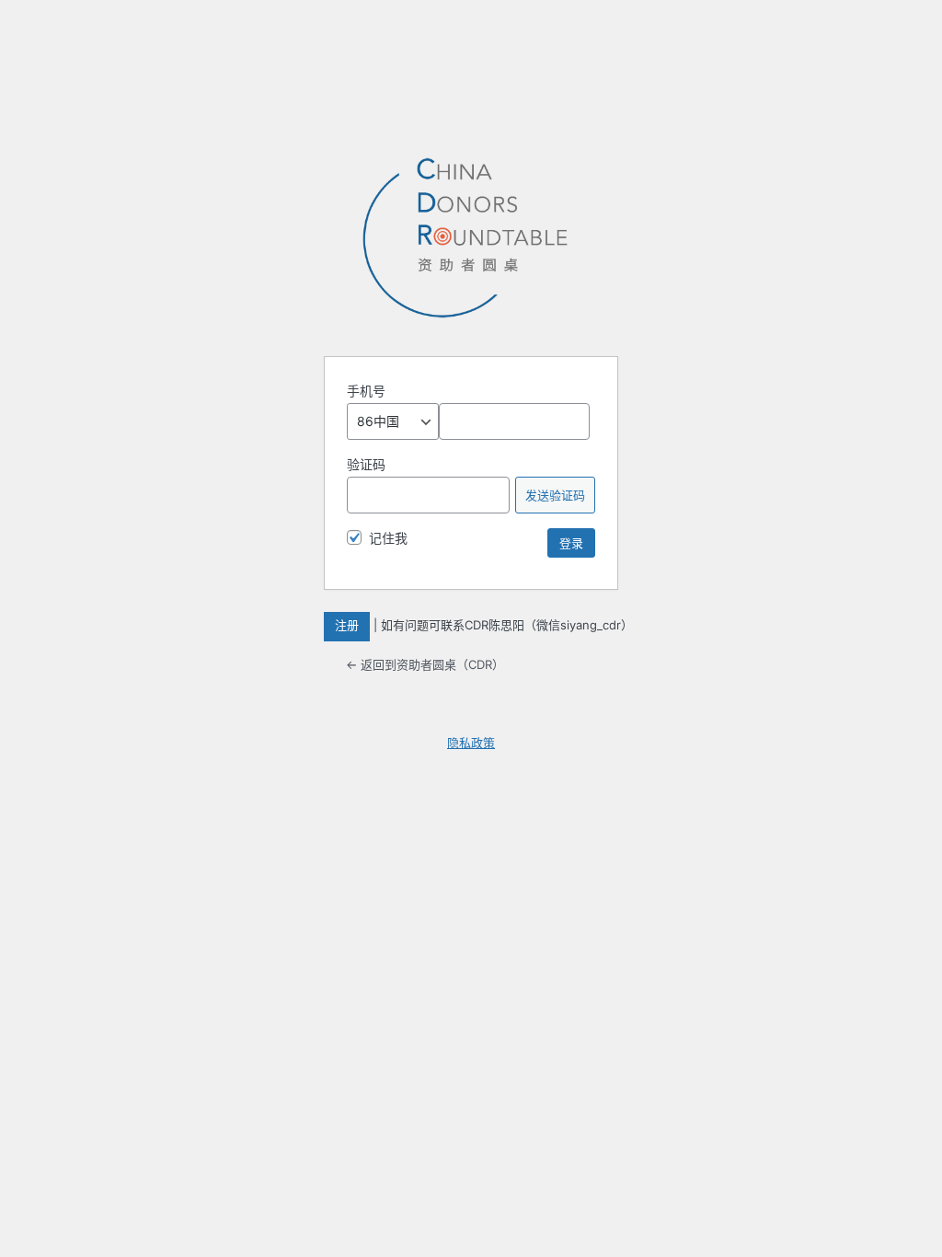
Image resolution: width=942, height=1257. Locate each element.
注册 (347, 624)
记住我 (388, 538)
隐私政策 (471, 742)
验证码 (366, 464)
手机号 (366, 390)
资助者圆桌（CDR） (471, 238)
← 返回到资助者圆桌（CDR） (425, 664)
